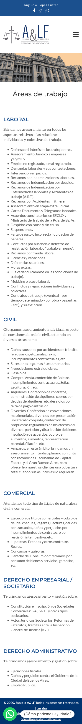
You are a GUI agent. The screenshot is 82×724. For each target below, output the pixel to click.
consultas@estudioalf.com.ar (41, 719)
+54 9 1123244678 (42, 713)
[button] (10, 714)
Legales (42, 708)
